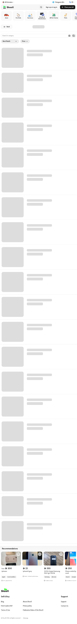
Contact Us (64, 606)
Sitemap (25, 618)
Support (63, 601)
